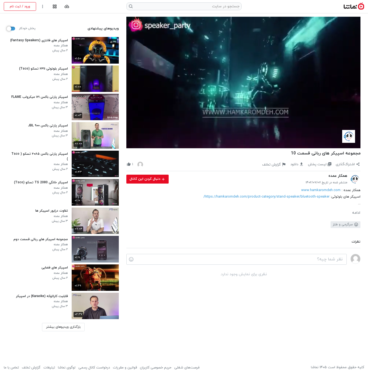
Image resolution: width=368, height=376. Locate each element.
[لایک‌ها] (140, 164)
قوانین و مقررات (125, 367)
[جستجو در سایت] (131, 6)
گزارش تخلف (31, 367)
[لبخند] (131, 259)
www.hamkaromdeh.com (321, 190)
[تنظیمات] (42, 6)
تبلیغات (49, 367)
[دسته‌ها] (54, 6)
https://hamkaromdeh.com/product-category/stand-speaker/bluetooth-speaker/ (266, 196)
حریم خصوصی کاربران (155, 367)
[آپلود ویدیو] (67, 6)
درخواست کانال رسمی (94, 367)
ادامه (356, 213)
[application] (243, 83)
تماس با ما (11, 367)
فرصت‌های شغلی (186, 367)
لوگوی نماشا (66, 367)
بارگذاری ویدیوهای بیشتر (63, 327)
